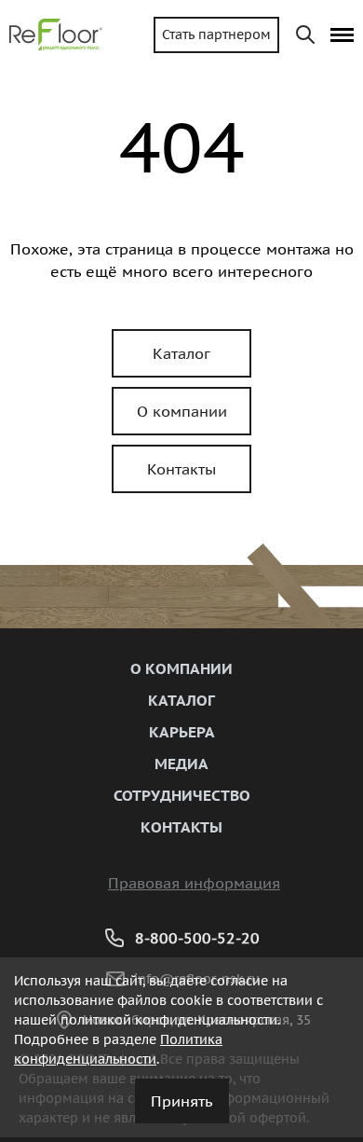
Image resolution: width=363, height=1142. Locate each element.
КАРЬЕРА (182, 731)
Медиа (181, 763)
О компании (182, 411)
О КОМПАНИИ (181, 668)
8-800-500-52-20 (197, 938)
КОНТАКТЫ (181, 827)
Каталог (181, 353)
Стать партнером (216, 34)
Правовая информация (194, 883)
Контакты (181, 469)
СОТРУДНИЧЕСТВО (182, 795)
